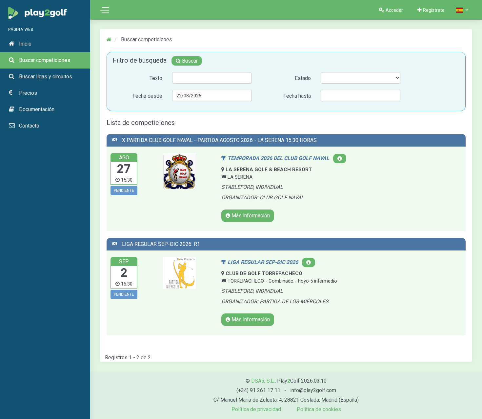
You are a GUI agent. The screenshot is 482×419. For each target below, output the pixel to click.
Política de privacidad (256, 409)
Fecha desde (147, 96)
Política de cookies (319, 409)
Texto (156, 78)
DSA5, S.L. (263, 381)
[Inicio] (110, 39)
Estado (303, 78)
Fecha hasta (297, 96)
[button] (462, 10)
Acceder (394, 10)
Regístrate (434, 10)
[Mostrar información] (339, 158)
